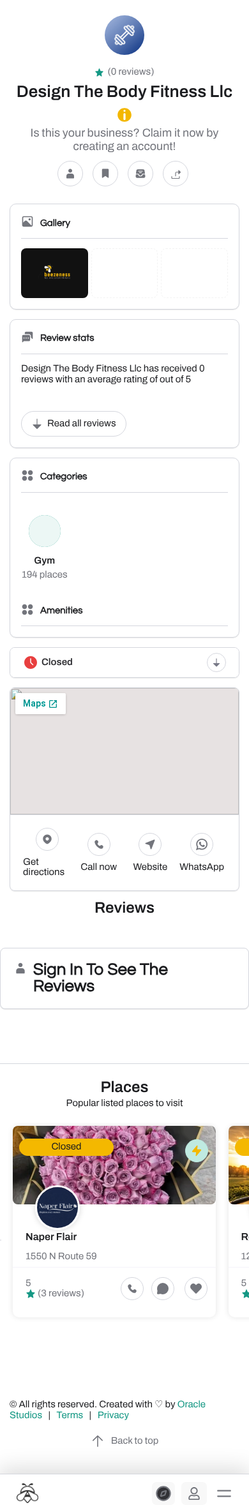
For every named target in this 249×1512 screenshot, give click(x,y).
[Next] (248, 1240)
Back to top (134, 1441)
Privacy (114, 1416)
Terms (70, 1416)
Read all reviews (81, 424)
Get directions (43, 867)
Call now (98, 867)
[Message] (140, 173)
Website (150, 867)
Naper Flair (51, 1237)
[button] (224, 1493)
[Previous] (0, 1240)
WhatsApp (201, 867)
